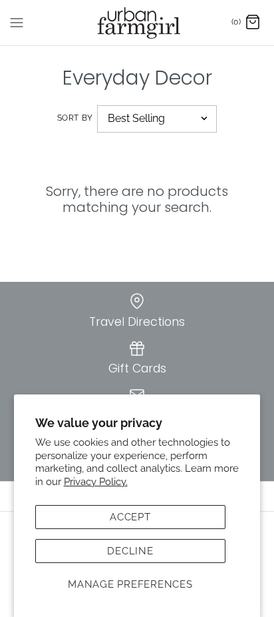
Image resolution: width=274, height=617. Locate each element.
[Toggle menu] (16, 22)
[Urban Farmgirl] (137, 23)
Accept (130, 517)
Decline (130, 551)
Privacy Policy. (96, 482)
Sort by (75, 118)
